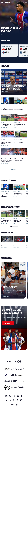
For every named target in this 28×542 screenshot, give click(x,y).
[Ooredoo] (21, 369)
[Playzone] (8, 323)
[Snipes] (14, 381)
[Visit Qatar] (14, 369)
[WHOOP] (21, 375)
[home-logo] (6, 2)
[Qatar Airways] (18, 361)
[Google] (21, 387)
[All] (7, 375)
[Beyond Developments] (7, 369)
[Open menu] (26, 2)
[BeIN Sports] (14, 387)
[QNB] (7, 381)
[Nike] (10, 361)
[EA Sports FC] (7, 387)
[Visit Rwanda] (14, 375)
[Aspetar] (21, 381)
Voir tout (13, 169)
